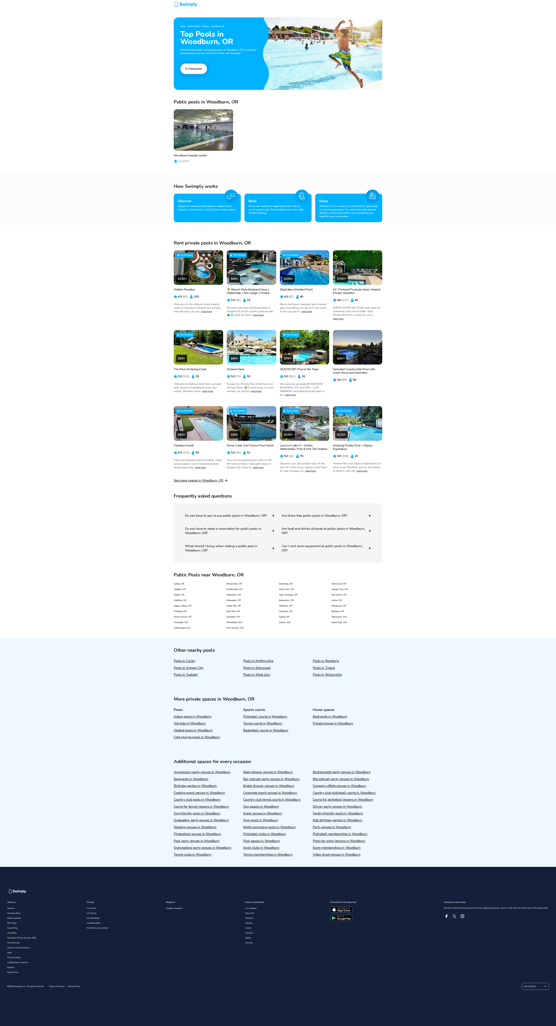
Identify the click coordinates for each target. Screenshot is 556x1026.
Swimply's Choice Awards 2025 (21, 937)
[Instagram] (462, 916)
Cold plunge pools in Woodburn (197, 737)
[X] (454, 916)
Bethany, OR (337, 611)
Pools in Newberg (326, 661)
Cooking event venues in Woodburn (199, 793)
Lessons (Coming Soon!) (18, 947)
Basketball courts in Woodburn (265, 730)
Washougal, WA (182, 627)
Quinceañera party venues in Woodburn (202, 848)
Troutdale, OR (181, 622)
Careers (10, 908)
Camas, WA (285, 622)
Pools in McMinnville (258, 661)
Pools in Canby (184, 661)
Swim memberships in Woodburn (337, 848)
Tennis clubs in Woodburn (192, 854)
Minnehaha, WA (234, 622)
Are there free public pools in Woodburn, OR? (314, 516)
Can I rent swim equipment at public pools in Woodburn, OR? (322, 548)
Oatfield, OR (180, 600)
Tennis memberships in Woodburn (268, 854)
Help (9, 952)
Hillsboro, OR (285, 605)
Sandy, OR (284, 616)
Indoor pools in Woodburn (193, 716)
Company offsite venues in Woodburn (339, 786)
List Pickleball (93, 918)
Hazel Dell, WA (339, 622)
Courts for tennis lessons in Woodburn (201, 806)
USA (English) (530, 986)
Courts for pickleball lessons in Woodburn (343, 799)
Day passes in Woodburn (261, 806)
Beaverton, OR (286, 600)
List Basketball (93, 923)
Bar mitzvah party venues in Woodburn (271, 779)
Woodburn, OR (217, 26)
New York (249, 913)
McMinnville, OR (234, 589)
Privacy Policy (74, 986)
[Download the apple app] (341, 909)
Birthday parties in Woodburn (195, 786)
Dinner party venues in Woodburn (337, 806)
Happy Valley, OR (182, 605)
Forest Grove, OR (182, 616)
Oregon (205, 26)
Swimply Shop (13, 913)
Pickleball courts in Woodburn (265, 716)
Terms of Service (56, 986)
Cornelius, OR (285, 611)
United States (194, 26)
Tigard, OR (179, 594)
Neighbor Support (174, 908)
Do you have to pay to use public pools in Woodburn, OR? (226, 516)
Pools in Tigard (324, 668)
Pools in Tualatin (186, 675)
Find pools (195, 69)
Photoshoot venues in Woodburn (197, 834)
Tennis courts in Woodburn (262, 723)
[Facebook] (446, 916)
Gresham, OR (233, 616)
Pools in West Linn (256, 675)
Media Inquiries (14, 918)
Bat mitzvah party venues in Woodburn (341, 779)
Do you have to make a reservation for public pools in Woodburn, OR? (223, 531)
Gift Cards (12, 923)
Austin (248, 928)
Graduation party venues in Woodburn (201, 820)
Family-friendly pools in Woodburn (338, 813)
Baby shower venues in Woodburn (268, 772)
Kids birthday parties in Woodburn (337, 820)
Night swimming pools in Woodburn (269, 827)
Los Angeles (251, 908)
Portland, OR (180, 611)
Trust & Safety (14, 957)
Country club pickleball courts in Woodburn (344, 793)
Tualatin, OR (180, 589)
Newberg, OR (286, 583)
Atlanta (248, 923)
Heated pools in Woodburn (193, 730)
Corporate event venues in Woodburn (270, 793)
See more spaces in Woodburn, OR (198, 480)
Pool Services (13, 942)
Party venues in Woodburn (332, 827)
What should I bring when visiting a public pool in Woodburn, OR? (221, 548)
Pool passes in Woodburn (261, 841)
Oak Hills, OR (233, 611)
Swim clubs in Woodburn (261, 848)
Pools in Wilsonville (327, 675)
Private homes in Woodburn (333, 723)
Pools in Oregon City (188, 668)
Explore (10, 967)
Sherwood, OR (338, 583)
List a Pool (91, 908)
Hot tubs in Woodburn (190, 723)
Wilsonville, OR (234, 583)
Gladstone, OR (233, 594)
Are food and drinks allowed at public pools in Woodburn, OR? (323, 531)
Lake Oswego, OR (288, 594)
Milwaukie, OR (233, 600)
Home (182, 26)
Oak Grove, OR (338, 594)
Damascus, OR (338, 605)
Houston (249, 933)
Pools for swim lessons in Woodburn (339, 841)
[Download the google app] (341, 918)
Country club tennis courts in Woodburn (272, 799)
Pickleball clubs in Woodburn (264, 834)
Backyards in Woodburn (330, 716)
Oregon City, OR (339, 589)
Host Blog (11, 933)
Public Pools (12, 972)
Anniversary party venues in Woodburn (202, 772)
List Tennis (91, 913)
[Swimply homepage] (278, 4)
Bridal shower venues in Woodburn (268, 786)
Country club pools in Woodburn (197, 799)
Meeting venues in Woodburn (195, 827)
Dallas (248, 937)
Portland (249, 918)
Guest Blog (12, 928)
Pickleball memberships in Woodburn (340, 834)
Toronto (249, 942)
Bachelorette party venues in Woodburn (342, 772)
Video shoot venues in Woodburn (336, 854)
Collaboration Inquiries (17, 962)
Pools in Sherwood (256, 668)
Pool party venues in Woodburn (197, 841)
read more (206, 311)
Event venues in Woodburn (262, 813)
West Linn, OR (286, 589)
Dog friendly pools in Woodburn (197, 813)
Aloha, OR (336, 600)
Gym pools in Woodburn (260, 820)
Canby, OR (179, 583)
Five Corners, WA (235, 627)
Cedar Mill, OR (233, 605)
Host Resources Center (97, 928)
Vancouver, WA (339, 616)
